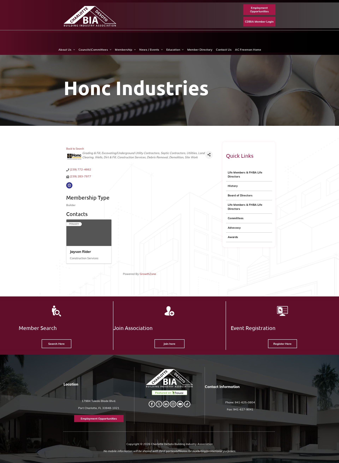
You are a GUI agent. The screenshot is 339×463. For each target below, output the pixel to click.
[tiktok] (187, 404)
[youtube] (180, 404)
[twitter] (159, 404)
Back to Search (75, 148)
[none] (69, 185)
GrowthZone (148, 274)
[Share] (209, 155)
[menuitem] (67, 50)
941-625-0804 (245, 402)
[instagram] (173, 404)
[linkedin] (166, 404)
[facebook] (152, 404)
